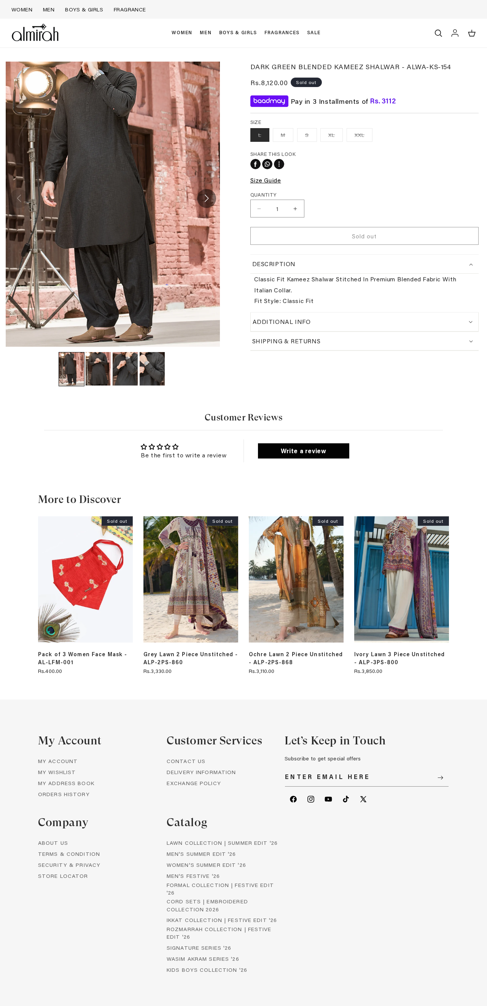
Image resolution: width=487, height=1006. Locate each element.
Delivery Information (201, 772)
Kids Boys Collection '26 (207, 969)
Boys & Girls (84, 9)
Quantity (263, 194)
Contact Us (186, 761)
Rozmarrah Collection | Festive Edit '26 (219, 932)
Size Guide (265, 180)
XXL (363, 136)
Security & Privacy (69, 864)
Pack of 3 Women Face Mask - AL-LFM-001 (82, 658)
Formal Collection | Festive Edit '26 (220, 888)
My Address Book (66, 783)
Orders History (64, 794)
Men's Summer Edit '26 (201, 853)
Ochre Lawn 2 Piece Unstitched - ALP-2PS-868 (296, 658)
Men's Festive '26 (193, 875)
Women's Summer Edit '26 (206, 864)
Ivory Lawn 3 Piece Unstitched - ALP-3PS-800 (399, 658)
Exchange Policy (194, 783)
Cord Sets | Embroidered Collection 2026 (207, 905)
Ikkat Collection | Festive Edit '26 (222, 919)
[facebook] (255, 164)
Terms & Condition (69, 853)
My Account (58, 761)
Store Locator (63, 875)
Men (48, 9)
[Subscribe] (440, 778)
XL (335, 136)
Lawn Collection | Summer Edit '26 (222, 842)
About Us (53, 842)
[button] (182, 33)
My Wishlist (57, 772)
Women (21, 9)
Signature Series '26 (199, 947)
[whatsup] (267, 164)
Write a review (303, 451)
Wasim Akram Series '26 (203, 958)
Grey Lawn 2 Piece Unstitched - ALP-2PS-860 (190, 658)
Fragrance (130, 9)
